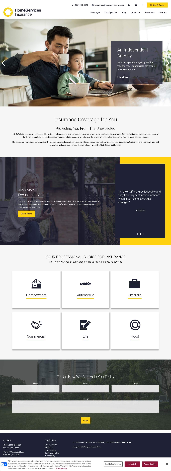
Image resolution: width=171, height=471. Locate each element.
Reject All (132, 464)
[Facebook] (143, 5)
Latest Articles (51, 445)
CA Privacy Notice (52, 453)
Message (86, 398)
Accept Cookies (150, 464)
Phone (135, 383)
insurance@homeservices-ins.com (109, 5)
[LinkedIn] (129, 5)
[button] (95, 12)
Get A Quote (158, 5)
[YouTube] (136, 5)
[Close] (167, 464)
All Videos (49, 447)
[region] (85, 464)
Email (85, 383)
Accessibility (50, 456)
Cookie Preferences (113, 464)
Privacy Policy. (61, 468)
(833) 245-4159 (81, 5)
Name (35, 383)
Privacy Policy (50, 450)
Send (85, 420)
